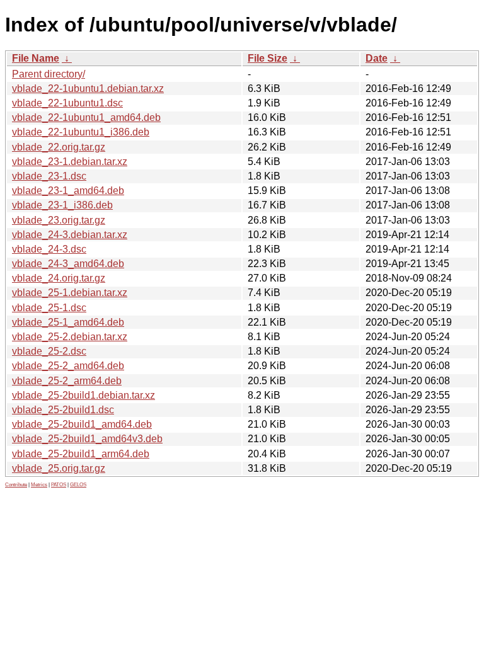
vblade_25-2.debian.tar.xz (69, 336)
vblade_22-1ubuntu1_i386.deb (80, 132)
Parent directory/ (48, 74)
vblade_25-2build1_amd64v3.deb (87, 438)
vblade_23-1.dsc (49, 176)
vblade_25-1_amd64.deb (68, 322)
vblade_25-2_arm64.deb (67, 380)
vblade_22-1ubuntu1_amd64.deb (86, 117)
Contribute (16, 485)
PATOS (58, 485)
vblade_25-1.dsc (49, 307)
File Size (267, 58)
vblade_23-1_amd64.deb (68, 190)
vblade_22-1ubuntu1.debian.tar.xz (88, 88)
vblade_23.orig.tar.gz (58, 220)
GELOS (78, 485)
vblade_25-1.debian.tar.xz (69, 292)
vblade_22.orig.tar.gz (58, 147)
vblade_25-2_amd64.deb (68, 365)
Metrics (39, 485)
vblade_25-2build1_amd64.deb (82, 424)
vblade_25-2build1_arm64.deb (80, 453)
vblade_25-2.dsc (49, 351)
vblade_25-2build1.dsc (63, 409)
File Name (35, 58)
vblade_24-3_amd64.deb (68, 263)
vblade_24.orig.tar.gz (58, 278)
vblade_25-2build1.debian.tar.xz (83, 395)
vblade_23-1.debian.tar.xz (69, 161)
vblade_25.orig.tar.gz (58, 468)
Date (377, 58)
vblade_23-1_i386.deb (62, 205)
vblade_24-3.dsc (49, 249)
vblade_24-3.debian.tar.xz (69, 234)
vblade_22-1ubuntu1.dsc (67, 103)
